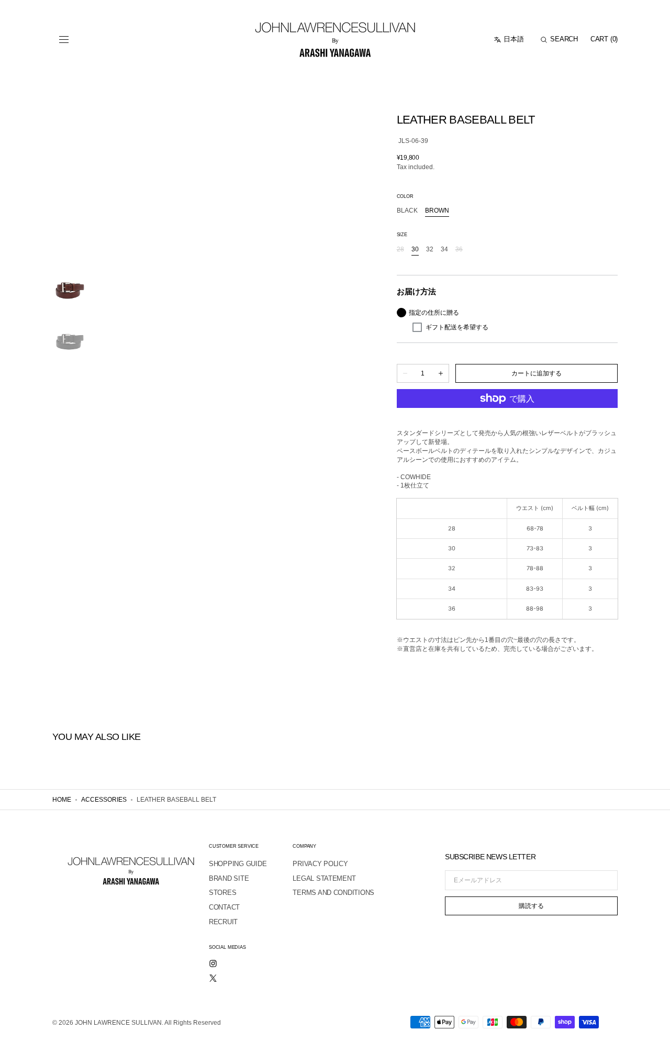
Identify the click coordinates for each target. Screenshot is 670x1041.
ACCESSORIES (104, 799)
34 (444, 250)
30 (415, 250)
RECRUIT (223, 922)
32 (429, 250)
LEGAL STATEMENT (324, 878)
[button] (63, 39)
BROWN (437, 211)
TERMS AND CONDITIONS (333, 892)
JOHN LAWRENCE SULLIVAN (118, 1022)
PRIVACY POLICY (320, 864)
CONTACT (224, 907)
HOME (61, 799)
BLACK (407, 211)
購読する (531, 906)
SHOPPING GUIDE (237, 864)
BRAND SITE (229, 878)
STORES (222, 892)
